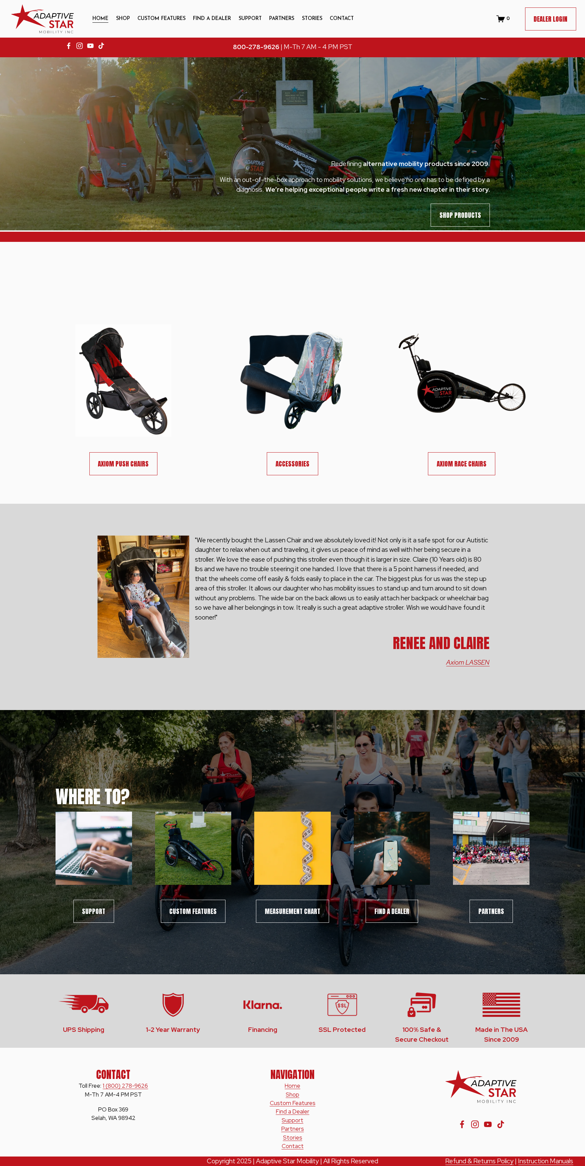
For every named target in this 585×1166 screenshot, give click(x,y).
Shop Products (460, 215)
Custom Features (161, 18)
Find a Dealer (391, 911)
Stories (312, 18)
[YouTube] (90, 45)
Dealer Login (550, 19)
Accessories (292, 464)
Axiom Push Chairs (123, 464)
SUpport (93, 911)
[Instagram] (79, 45)
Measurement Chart (292, 911)
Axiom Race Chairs (461, 464)
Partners (491, 911)
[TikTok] (101, 45)
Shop (123, 18)
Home (100, 18)
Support (292, 1120)
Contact (342, 18)
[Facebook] (68, 45)
